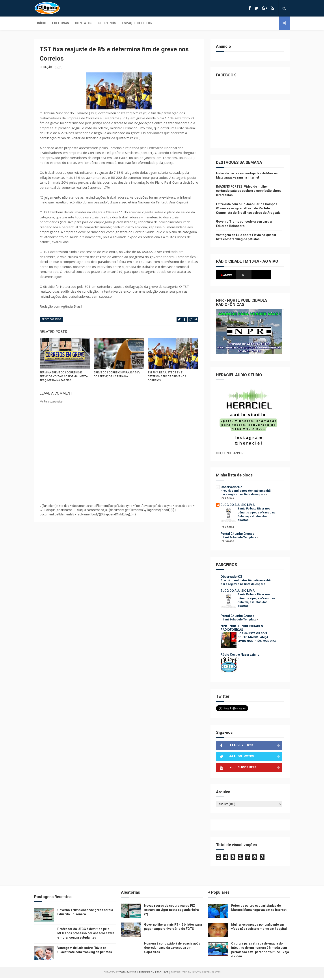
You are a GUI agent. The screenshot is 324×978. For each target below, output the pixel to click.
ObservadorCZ (231, 487)
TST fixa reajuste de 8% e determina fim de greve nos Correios (167, 376)
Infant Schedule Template (239, 537)
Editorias (60, 23)
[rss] (272, 8)
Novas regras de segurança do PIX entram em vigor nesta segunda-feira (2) (171, 910)
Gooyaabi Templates (206, 972)
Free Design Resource (153, 972)
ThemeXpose (127, 972)
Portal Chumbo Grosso (238, 533)
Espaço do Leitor (137, 23)
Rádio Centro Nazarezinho (240, 654)
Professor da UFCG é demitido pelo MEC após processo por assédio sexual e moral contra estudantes (86, 933)
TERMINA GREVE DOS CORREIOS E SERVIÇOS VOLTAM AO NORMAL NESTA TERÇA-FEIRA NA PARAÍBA (64, 376)
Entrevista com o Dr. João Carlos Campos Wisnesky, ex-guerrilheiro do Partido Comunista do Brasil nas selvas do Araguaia (248, 208)
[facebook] (249, 8)
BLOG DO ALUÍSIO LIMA (238, 505)
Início (41, 23)
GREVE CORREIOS (51, 319)
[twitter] (256, 8)
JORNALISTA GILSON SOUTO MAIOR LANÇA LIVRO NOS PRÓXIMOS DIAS (257, 637)
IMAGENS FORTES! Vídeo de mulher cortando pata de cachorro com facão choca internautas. (248, 191)
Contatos (84, 23)
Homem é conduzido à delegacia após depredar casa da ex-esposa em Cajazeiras (172, 948)
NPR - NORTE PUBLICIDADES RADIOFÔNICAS (242, 627)
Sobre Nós (107, 23)
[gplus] (264, 8)
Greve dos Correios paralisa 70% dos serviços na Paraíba (117, 374)
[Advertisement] (119, 489)
